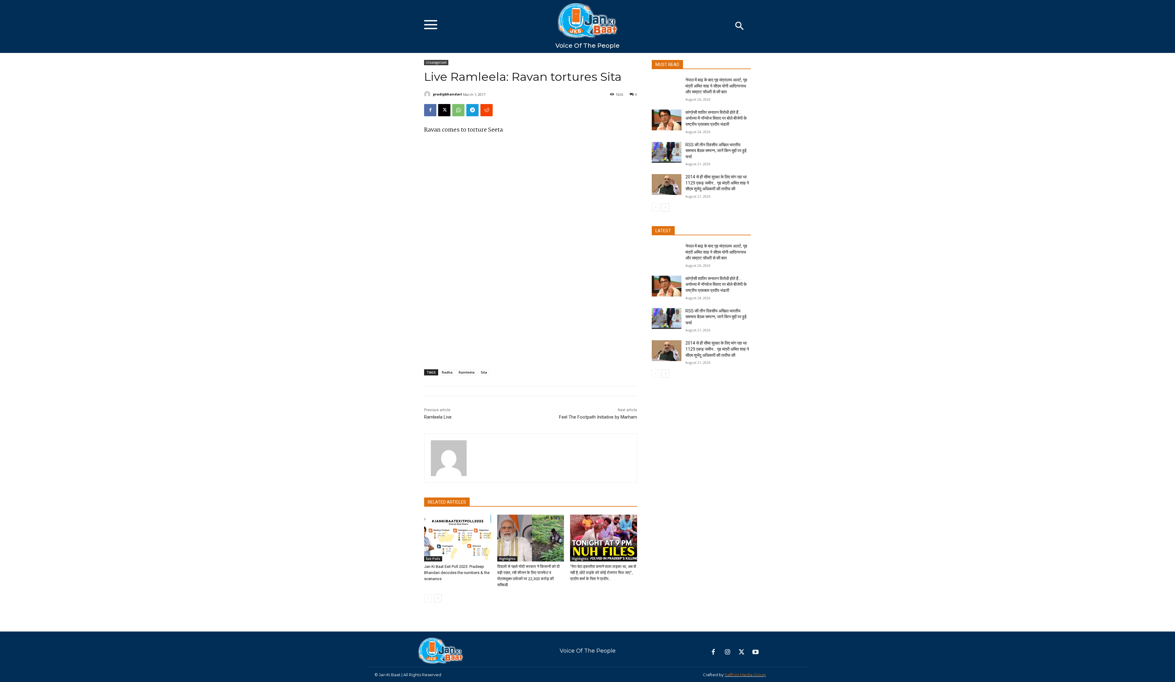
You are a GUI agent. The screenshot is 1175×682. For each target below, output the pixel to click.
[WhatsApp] (458, 110)
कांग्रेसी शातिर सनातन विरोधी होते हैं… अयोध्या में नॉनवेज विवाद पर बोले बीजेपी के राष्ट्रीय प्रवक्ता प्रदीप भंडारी (716, 118)
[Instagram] (727, 652)
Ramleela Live (438, 417)
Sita (484, 372)
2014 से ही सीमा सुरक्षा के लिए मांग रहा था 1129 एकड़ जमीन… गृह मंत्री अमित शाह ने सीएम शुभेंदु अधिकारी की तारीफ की (717, 182)
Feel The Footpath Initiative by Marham (598, 417)
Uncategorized (436, 62)
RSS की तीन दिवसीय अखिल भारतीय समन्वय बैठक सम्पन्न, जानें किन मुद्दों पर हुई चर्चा (716, 150)
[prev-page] (428, 598)
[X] (444, 110)
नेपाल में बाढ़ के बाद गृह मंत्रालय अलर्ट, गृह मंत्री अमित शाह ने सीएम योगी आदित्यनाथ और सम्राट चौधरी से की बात (716, 85)
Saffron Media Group (745, 674)
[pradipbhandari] (428, 94)
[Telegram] (472, 110)
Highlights (507, 559)
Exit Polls (433, 559)
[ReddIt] (486, 110)
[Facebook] (430, 110)
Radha (447, 372)
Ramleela (467, 372)
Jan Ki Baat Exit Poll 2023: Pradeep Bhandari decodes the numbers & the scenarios (457, 572)
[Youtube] (755, 652)
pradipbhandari (447, 94)
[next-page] (438, 598)
